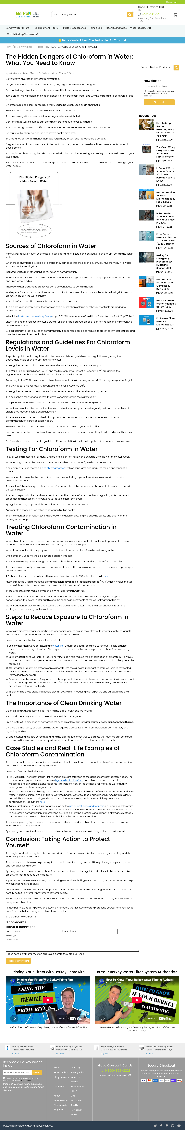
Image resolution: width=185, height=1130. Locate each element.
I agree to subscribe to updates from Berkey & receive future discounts (159, 93)
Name (9, 931)
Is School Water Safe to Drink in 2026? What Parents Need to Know (165, 174)
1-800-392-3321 (151, 14)
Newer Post (27, 916)
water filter (58, 645)
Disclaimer (59, 1086)
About (57, 1095)
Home (9, 47)
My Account (171, 2)
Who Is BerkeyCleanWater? (23, 34)
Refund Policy (61, 1072)
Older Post (14, 916)
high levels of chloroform (69, 780)
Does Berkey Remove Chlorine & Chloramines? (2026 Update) (166, 239)
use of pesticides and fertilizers (86, 806)
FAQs (56, 1067)
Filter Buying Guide (116, 28)
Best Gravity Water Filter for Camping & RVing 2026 (165, 284)
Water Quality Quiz (140, 28)
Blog (73, 1095)
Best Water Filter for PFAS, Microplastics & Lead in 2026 (166, 197)
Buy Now (15, 1053)
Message (11, 935)
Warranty (75, 1067)
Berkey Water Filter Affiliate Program (60, 1105)
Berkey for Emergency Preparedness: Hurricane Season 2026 (164, 262)
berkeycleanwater (21, 1125)
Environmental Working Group (35, 316)
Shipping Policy (61, 1077)
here (106, 576)
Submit (37, 1072)
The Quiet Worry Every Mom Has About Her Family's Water (165, 152)
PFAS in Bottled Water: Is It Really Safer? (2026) (166, 304)
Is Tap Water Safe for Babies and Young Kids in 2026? (165, 218)
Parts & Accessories (74, 28)
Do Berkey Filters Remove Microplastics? (165, 321)
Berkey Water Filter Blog (28, 47)
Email (65, 931)
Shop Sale (96, 28)
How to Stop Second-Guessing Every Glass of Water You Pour (165, 129)
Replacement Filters (46, 28)
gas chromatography (54, 468)
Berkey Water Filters (18, 28)
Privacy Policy (26, 1080)
